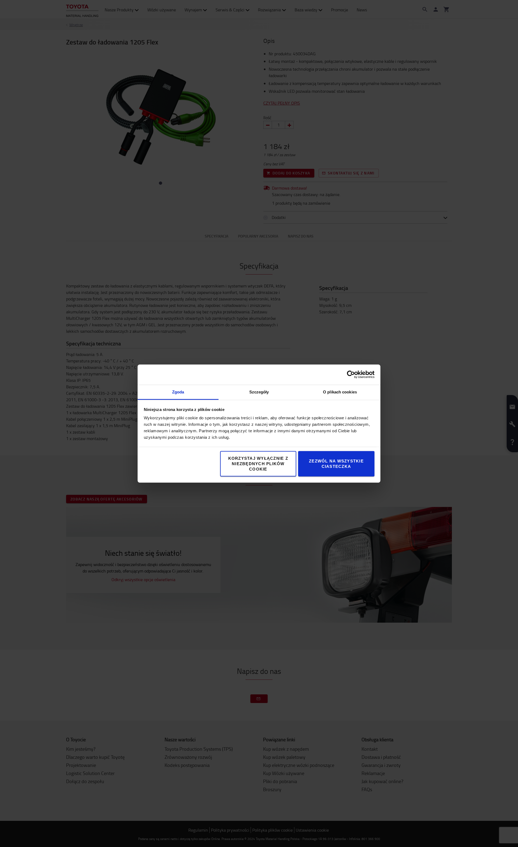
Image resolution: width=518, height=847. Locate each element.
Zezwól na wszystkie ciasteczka (336, 463)
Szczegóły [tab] (259, 391)
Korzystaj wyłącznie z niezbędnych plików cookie (258, 463)
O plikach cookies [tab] (340, 391)
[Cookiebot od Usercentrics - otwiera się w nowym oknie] (350, 375)
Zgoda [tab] (178, 391)
